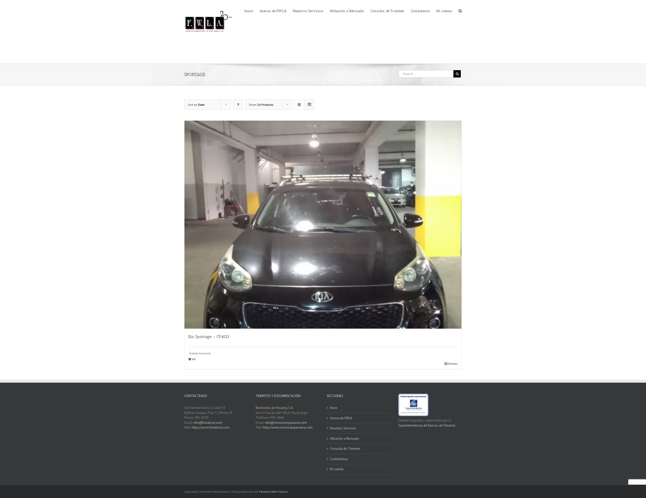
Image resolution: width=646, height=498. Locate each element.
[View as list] (309, 105)
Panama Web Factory (273, 491)
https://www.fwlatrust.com (210, 427)
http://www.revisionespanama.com (288, 427)
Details (453, 363)
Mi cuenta (336, 469)
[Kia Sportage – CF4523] (323, 225)
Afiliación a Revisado (344, 438)
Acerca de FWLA (341, 418)
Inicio (333, 408)
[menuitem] (252, 10)
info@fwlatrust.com (208, 423)
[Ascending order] (238, 104)
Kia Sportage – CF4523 (208, 336)
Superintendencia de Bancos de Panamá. (427, 425)
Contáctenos (339, 459)
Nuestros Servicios (343, 428)
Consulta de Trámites (345, 449)
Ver (194, 359)
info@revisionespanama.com (286, 423)
